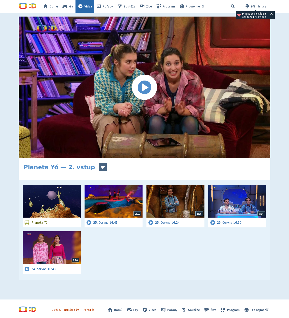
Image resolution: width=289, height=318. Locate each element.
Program (169, 6)
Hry (71, 6)
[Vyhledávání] (233, 6)
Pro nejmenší (195, 6)
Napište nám (71, 310)
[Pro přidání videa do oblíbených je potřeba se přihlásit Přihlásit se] (103, 167)
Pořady (108, 6)
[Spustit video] (144, 87)
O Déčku (56, 310)
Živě (149, 6)
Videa (88, 6)
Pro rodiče (88, 310)
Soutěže (129, 6)
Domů (54, 6)
